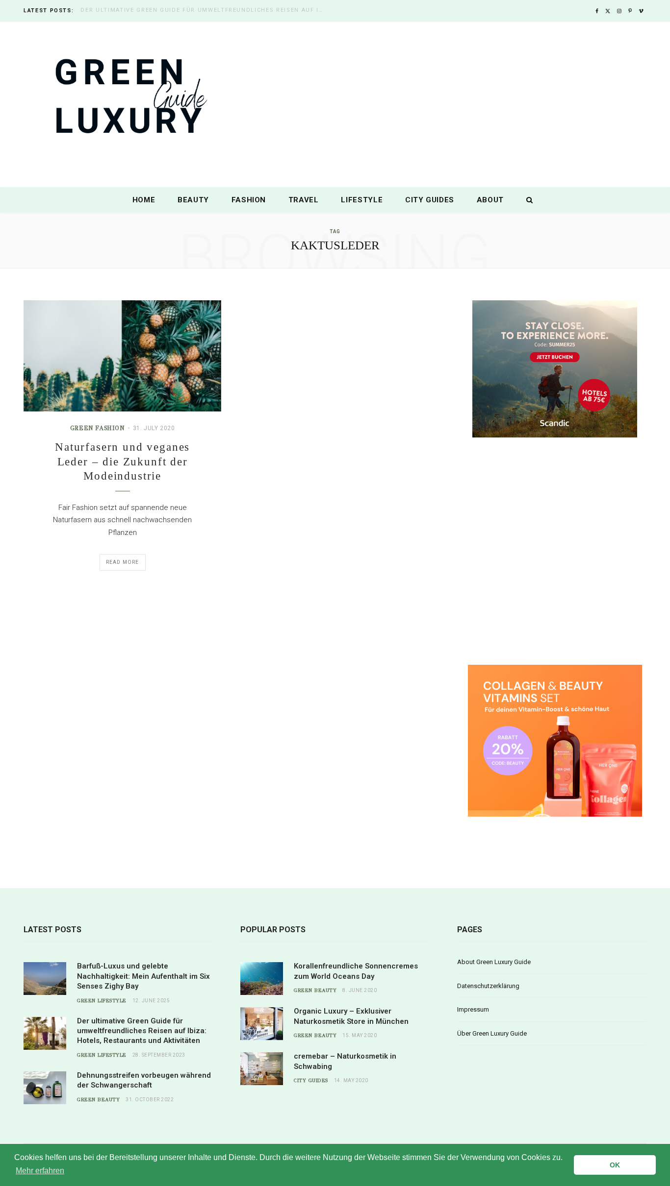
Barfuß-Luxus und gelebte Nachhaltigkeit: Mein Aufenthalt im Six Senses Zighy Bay (143, 976)
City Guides (429, 199)
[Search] (527, 200)
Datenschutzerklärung (488, 986)
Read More (122, 562)
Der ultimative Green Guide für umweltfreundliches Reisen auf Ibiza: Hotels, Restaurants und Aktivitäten (205, 10)
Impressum (473, 1009)
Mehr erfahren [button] (40, 1170)
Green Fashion (97, 428)
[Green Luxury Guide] (335, 105)
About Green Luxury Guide (494, 962)
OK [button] (615, 1165)
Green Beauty (98, 1100)
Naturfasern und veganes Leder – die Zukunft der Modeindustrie (122, 461)
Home (143, 199)
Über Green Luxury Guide (492, 1033)
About (490, 199)
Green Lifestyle (102, 1001)
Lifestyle (362, 199)
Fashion (249, 199)
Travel (303, 199)
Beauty (193, 199)
